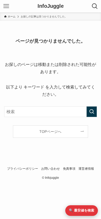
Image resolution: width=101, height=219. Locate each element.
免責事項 (69, 168)
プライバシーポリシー (22, 168)
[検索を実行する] (91, 111)
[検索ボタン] (95, 6)
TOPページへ (50, 131)
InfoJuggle (51, 6)
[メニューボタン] (6, 6)
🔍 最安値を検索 (81, 210)
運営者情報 (86, 168)
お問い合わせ (50, 168)
